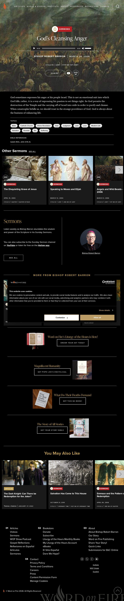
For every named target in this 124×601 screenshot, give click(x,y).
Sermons (64, 29)
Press (33, 574)
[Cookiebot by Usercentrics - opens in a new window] (104, 282)
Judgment (66, 125)
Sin (35, 130)
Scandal (26, 130)
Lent (58, 65)
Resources (76, 6)
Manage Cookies (39, 581)
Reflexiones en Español (22, 546)
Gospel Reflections (20, 543)
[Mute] (83, 48)
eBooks (47, 546)
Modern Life (95, 125)
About (64, 6)
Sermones (15, 553)
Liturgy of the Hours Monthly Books (61, 539)
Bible (14, 125)
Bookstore (91, 6)
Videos (13, 532)
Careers (34, 570)
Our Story (94, 535)
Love (85, 125)
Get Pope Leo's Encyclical (52, 372)
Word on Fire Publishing (101, 539)
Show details (104, 310)
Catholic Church (27, 125)
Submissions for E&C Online (103, 550)
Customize (60, 318)
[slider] (88, 48)
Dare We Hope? (51, 553)
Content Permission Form (43, 577)
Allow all (97, 318)
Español (96, 571)
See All (32, 151)
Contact (34, 559)
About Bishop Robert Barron (103, 532)
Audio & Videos (36, 6)
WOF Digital (94, 568)
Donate (104, 6)
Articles (19, 6)
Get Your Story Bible (52, 430)
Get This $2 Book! (72, 401)
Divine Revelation (43, 125)
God (56, 125)
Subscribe (48, 535)
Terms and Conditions (41, 566)
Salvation (15, 130)
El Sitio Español (51, 550)
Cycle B (50, 65)
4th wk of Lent (70, 65)
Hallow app (43, 245)
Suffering (44, 130)
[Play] (34, 48)
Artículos (14, 550)
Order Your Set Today (73, 343)
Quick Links (95, 546)
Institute (53, 6)
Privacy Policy (37, 563)
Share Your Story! (98, 543)
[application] (62, 48)
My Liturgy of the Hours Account (60, 543)
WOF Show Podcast (20, 539)
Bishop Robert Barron (49, 56)
